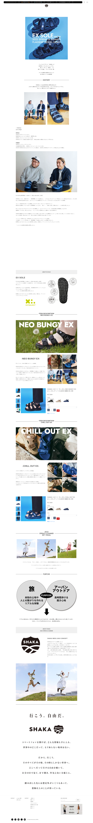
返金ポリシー (33, 806)
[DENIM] (66, 401)
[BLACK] (50, 401)
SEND (78, 799)
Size (48, 404)
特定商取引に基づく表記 (34, 804)
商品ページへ (50, 413)
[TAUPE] (58, 401)
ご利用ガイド (33, 798)
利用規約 (32, 801)
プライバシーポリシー (34, 803)
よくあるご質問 (19, 798)
